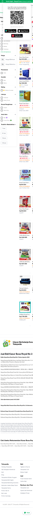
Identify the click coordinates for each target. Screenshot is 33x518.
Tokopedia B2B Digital (7, 480)
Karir (2, 472)
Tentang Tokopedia (6, 467)
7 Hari (3, 128)
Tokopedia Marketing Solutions (9, 482)
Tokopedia (3, 12)
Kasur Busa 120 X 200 (20, 446)
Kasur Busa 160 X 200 (7, 446)
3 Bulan (4, 143)
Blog (2, 475)
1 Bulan (4, 138)
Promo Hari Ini (5, 490)
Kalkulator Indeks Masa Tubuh (9, 485)
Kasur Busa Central (21, 443)
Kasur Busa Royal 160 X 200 (8, 443)
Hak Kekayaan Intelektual (8, 469)
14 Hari (4, 133)
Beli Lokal (4, 493)
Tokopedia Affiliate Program (9, 477)
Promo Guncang (5, 496)
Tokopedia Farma (6, 488)
